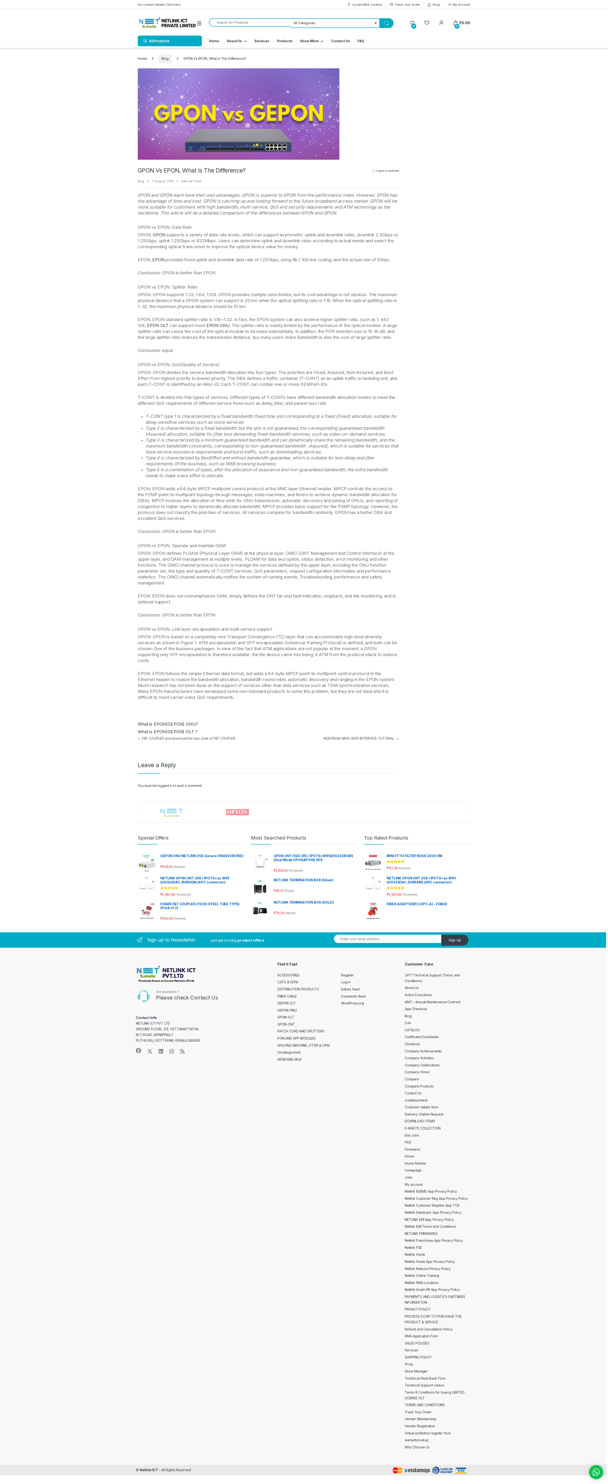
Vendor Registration (420, 1426)
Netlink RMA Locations (422, 1283)
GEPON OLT (286, 1003)
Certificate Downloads (422, 1037)
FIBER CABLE (287, 996)
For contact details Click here (159, 4)
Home (214, 41)
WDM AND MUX (289, 1059)
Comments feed (353, 996)
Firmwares (412, 1149)
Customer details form (421, 1107)
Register (347, 975)
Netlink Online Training (422, 1276)
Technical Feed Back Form (425, 1378)
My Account (461, 4)
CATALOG (412, 1030)
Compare (412, 1079)
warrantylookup (417, 1440)
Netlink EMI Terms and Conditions (430, 1226)
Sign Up (455, 940)
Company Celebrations (422, 1065)
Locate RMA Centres (367, 4)
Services (261, 41)
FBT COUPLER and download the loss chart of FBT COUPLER (186, 738)
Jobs (408, 1177)
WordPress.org (352, 1003)
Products (285, 41)
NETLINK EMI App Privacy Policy (429, 1220)
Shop (436, 4)
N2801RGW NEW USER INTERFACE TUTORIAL (361, 738)
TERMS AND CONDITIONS (425, 1405)
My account (414, 1184)
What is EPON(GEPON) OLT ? (168, 731)
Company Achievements (423, 1051)
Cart (408, 1023)
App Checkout (416, 1009)
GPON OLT (285, 1017)
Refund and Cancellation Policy (429, 1329)
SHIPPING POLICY (418, 1357)
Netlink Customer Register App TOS (432, 1205)
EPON (158, 259)
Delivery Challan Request (424, 1114)
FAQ (360, 41)
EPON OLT (157, 325)
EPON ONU (217, 325)
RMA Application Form (421, 1336)
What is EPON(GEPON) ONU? (168, 724)
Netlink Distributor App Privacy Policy (433, 1212)
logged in (164, 786)
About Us (234, 41)
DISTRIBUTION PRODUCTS (298, 989)
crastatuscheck (416, 1100)
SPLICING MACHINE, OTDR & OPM (303, 1045)
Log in (345, 982)
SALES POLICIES (417, 1343)
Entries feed (350, 989)
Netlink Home (415, 1254)
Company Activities (419, 1058)
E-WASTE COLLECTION (422, 1128)
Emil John (412, 1135)
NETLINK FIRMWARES (421, 1234)
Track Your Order (407, 4)
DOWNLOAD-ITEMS (420, 1121)
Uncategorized (288, 1052)
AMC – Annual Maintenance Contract (432, 1002)
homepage (413, 1170)
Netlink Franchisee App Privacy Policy (434, 1240)
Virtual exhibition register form (428, 1433)
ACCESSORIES (288, 975)
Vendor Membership (420, 1419)
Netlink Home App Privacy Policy (430, 1262)
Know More (309, 41)
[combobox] (250, 22)
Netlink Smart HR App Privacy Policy (432, 1290)
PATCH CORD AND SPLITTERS (300, 1031)
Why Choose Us (417, 1447)
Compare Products (419, 1086)
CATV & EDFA (287, 982)
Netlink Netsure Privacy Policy (428, 1269)
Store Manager (416, 1371)
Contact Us (340, 41)
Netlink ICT (149, 1470)
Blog (165, 58)
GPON (159, 235)
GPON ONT (286, 1024)
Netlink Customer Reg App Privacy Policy (436, 1198)
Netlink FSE (413, 1248)
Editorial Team (191, 181)
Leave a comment (387, 171)
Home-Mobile (415, 1163)
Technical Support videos (424, 1385)
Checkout (412, 1044)
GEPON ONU (287, 1010)
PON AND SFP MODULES (296, 1038)
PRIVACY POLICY (418, 1309)
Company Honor (417, 1072)
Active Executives (418, 995)
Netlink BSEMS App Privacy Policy (431, 1191)
